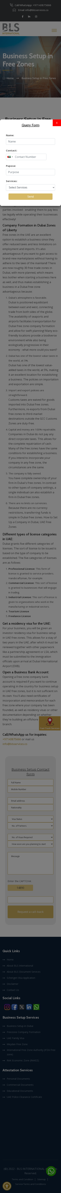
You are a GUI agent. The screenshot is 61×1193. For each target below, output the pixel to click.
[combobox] (10, 157)
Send (30, 196)
